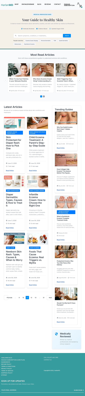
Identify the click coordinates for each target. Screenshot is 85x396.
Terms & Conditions (8, 366)
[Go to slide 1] (41, 96)
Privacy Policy (6, 368)
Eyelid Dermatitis (63, 40)
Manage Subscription (69, 5)
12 (31, 297)
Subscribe (78, 390)
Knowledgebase (28, 4)
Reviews (48, 4)
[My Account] (78, 3)
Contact (57, 4)
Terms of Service (7, 370)
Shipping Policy (6, 373)
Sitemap (4, 375)
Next (50, 297)
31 (43, 297)
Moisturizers (18, 44)
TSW (55, 40)
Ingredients (5, 362)
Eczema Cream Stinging (32, 40)
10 (23, 297)
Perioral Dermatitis (45, 40)
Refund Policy (6, 364)
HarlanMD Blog (6, 357)
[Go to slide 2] (44, 96)
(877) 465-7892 (53, 357)
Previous (7, 297)
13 (35, 297)
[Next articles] (79, 80)
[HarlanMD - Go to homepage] (7, 5)
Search (67, 35)
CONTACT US (47, 360)
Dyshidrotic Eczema (29, 44)
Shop (16, 4)
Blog (39, 4)
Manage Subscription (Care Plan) (13, 360)
